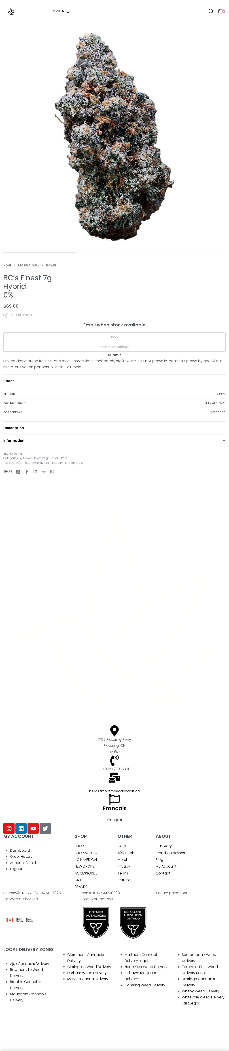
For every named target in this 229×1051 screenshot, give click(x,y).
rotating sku (76, 463)
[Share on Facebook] (27, 472)
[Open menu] (61, 11)
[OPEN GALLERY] (114, 137)
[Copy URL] (44, 472)
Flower (51, 265)
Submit (114, 354)
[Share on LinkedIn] (35, 472)
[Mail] (52, 472)
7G (13, 463)
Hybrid (44, 463)
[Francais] (114, 799)
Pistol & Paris (59, 458)
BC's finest (22, 463)
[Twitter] (45, 828)
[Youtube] (33, 828)
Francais (115, 808)
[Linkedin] (21, 828)
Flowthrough (41, 458)
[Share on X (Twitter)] (18, 472)
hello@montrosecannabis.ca (114, 791)
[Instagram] (9, 828)
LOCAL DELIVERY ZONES (28, 949)
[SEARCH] (210, 11)
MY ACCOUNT (18, 836)
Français (114, 819)
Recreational (28, 265)
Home (7, 265)
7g (20, 458)
